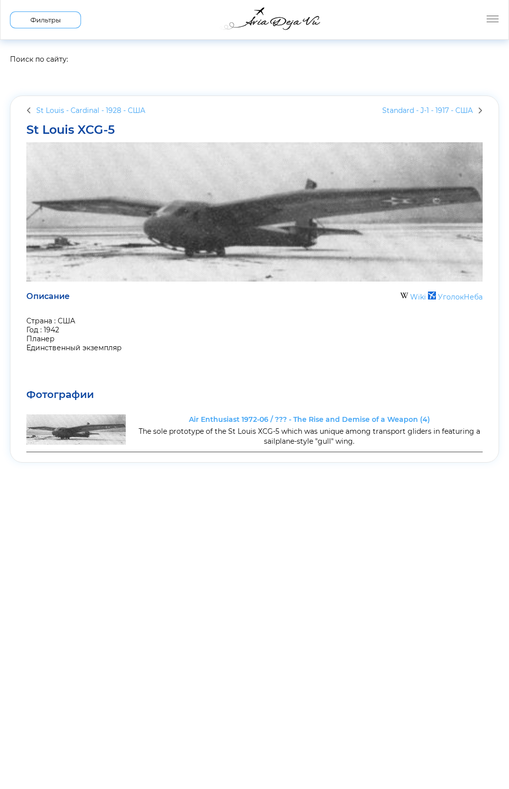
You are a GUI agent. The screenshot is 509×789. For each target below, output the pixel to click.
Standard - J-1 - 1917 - (427, 110)
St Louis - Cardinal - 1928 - (90, 110)
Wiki (418, 297)
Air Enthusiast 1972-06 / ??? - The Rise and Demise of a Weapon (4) (309, 419)
